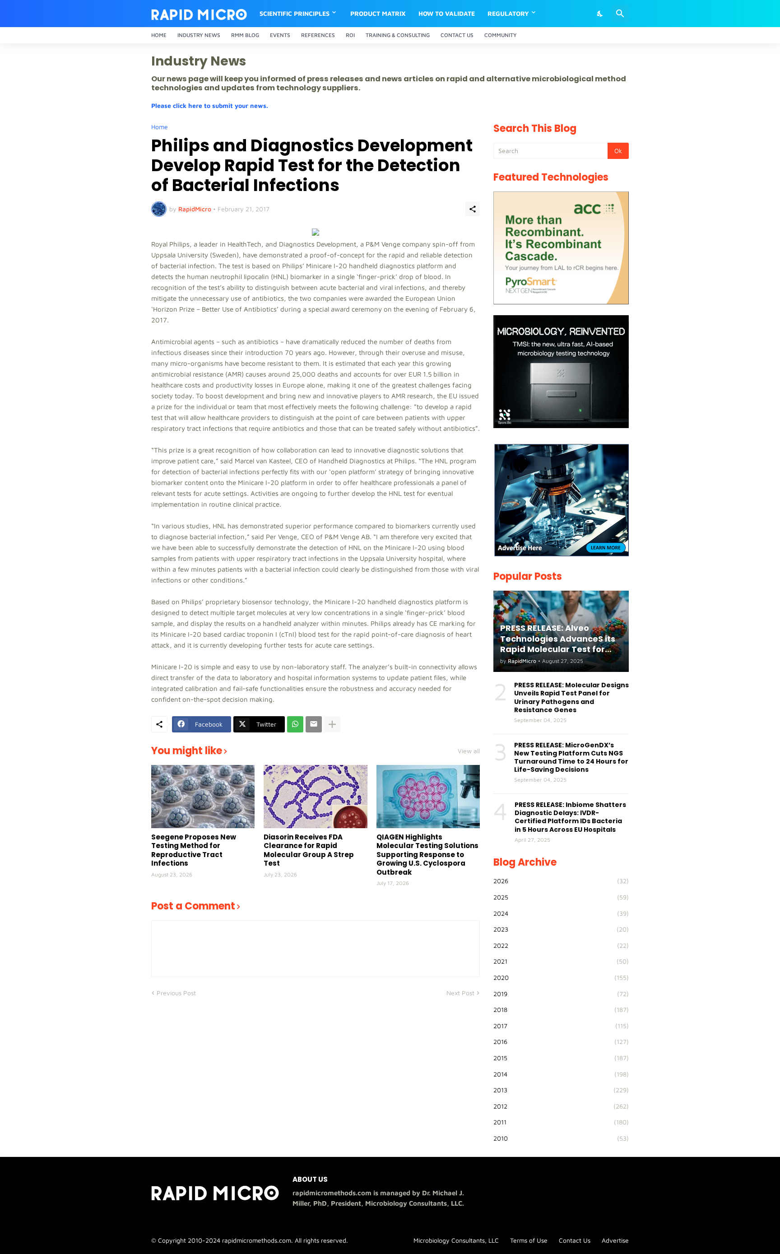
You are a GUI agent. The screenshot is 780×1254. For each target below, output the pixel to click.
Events (280, 35)
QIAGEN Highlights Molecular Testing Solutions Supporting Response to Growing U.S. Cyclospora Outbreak (427, 855)
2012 (561, 1106)
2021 (561, 961)
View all (469, 751)
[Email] (314, 724)
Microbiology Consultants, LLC (456, 1240)
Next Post (460, 993)
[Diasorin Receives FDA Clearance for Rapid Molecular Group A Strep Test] (315, 796)
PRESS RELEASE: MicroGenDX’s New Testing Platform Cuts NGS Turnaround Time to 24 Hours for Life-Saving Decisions (571, 757)
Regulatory (508, 13)
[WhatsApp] (295, 724)
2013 (561, 1090)
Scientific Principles (295, 13)
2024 (561, 913)
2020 (561, 977)
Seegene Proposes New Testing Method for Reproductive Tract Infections (193, 850)
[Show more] (332, 724)
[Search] (620, 13)
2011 (561, 1122)
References (318, 35)
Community (500, 35)
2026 (561, 881)
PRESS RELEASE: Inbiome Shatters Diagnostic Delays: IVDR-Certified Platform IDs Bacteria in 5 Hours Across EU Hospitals (570, 817)
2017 (561, 1026)
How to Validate (446, 13)
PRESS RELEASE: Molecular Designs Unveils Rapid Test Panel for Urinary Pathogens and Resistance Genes (571, 697)
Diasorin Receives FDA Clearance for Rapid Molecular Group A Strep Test (309, 850)
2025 (561, 897)
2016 (561, 1041)
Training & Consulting (398, 35)
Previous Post (176, 993)
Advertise (615, 1240)
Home (159, 35)
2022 (561, 945)
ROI (350, 35)
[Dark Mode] (600, 13)
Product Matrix (378, 13)
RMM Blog (245, 35)
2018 (561, 1009)
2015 (561, 1058)
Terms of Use (529, 1240)
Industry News (198, 35)
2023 (561, 929)
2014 (561, 1074)
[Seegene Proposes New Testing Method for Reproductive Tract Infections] (203, 796)
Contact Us (457, 35)
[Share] (472, 209)
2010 (561, 1138)
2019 (561, 994)
